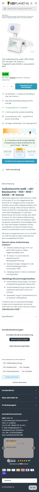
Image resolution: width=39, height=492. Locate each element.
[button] (36, 3)
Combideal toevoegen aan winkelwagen (19, 161)
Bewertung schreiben (19, 339)
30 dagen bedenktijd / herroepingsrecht (21, 123)
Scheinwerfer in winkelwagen (26, 86)
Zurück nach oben (19, 382)
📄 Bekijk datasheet (10, 377)
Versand (12, 78)
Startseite (5, 15)
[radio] (7, 153)
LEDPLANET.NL (10, 487)
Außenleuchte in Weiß (10, 309)
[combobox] (19, 8)
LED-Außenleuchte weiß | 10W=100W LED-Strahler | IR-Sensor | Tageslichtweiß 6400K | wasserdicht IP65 (18, 17)
